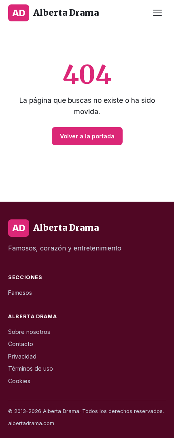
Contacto (20, 343)
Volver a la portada (87, 136)
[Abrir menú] (157, 12)
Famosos (20, 292)
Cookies (19, 381)
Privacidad (22, 356)
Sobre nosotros (29, 331)
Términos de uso (30, 368)
